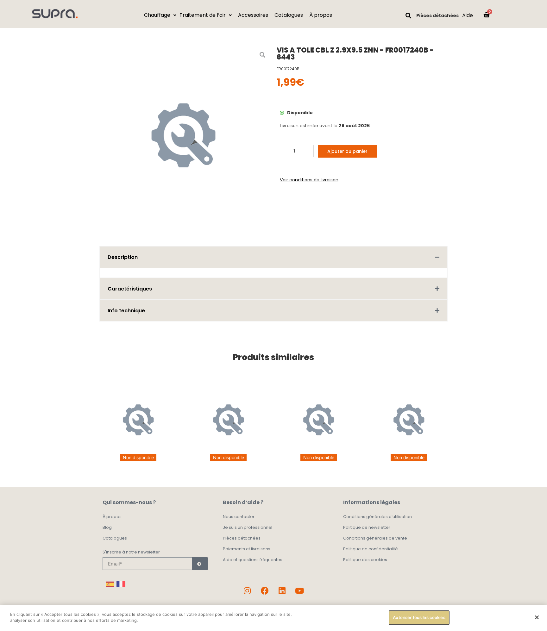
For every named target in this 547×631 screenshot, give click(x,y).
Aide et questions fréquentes (252, 560)
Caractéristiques (130, 288)
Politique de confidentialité (370, 549)
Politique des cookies (365, 560)
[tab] (273, 257)
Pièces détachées (437, 15)
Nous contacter (239, 517)
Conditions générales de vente (375, 538)
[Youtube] (299, 590)
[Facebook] (265, 590)
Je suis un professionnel (247, 527)
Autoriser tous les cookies (419, 617)
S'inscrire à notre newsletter (131, 552)
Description (123, 257)
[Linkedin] (282, 590)
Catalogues (115, 538)
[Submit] (200, 563)
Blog (107, 527)
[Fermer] (537, 617)
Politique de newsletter (366, 527)
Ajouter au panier (347, 151)
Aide (467, 15)
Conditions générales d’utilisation (377, 517)
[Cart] (486, 14)
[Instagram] (247, 590)
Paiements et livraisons (246, 549)
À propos (112, 517)
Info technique (126, 310)
